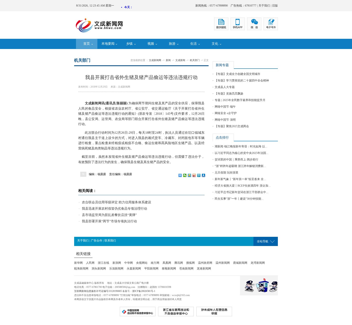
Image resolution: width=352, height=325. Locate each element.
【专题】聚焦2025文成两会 (232, 126)
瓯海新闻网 (81, 268)
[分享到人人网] (203, 175)
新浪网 (116, 262)
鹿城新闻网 (240, 262)
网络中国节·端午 (225, 106)
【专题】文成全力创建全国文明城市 (237, 74)
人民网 (90, 262)
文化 (215, 43)
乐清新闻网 (116, 268)
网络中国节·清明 (225, 119)
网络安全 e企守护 (226, 113)
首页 (86, 43)
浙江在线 (103, 262)
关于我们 (264, 5)
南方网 (155, 262)
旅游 (172, 43)
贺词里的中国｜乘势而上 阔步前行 (236, 159)
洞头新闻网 (99, 268)
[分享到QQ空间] (189, 175)
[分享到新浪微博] (194, 175)
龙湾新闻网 (258, 262)
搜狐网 (190, 262)
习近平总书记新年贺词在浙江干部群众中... (241, 192)
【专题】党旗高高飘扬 (229, 93)
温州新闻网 (223, 262)
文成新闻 (180, 60)
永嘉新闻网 (134, 268)
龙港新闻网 (204, 268)
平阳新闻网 (151, 268)
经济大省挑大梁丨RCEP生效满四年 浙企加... (243, 185)
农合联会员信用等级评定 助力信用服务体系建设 (116, 202)
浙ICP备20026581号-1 (143, 291)
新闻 (168, 60)
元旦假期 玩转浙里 (226, 172)
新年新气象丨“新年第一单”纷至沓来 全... (240, 179)
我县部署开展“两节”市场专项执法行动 (109, 221)
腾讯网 (178, 262)
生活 (193, 43)
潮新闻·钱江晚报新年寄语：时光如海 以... (241, 146)
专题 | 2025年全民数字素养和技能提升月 (240, 100)
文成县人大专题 (225, 87)
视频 (150, 43)
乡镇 (129, 43)
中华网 (128, 262)
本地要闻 (107, 43)
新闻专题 (222, 65)
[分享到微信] (185, 175)
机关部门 (195, 60)
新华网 (78, 262)
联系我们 (110, 240)
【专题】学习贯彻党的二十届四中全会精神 (242, 80)
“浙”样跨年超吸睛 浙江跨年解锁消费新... (240, 166)
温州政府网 (205, 262)
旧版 (275, 5)
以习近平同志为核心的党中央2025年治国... (241, 153)
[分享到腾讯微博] (199, 175)
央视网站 (141, 262)
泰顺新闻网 (169, 268)
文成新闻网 (155, 60)
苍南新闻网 (186, 268)
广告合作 (96, 240)
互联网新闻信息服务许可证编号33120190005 (98, 291)
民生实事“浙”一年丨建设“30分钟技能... (239, 198)
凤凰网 (167, 262)
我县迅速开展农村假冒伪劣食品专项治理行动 (114, 208)
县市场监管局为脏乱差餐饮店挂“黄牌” (109, 215)
